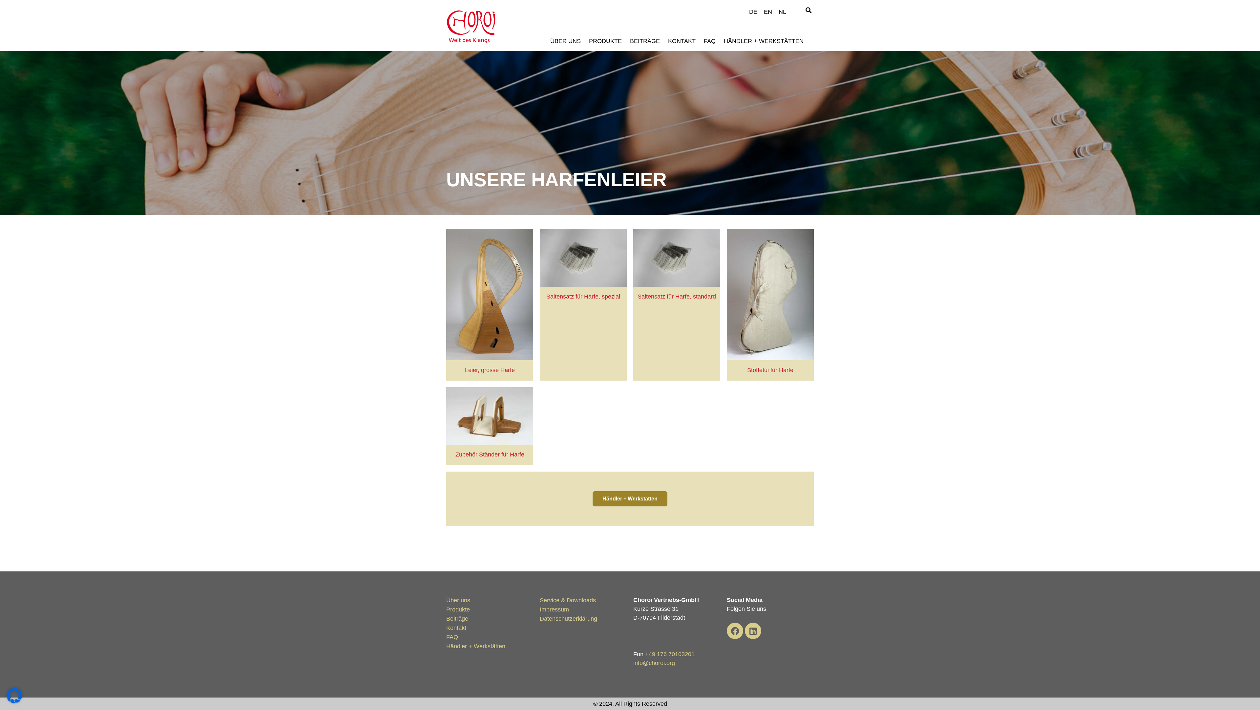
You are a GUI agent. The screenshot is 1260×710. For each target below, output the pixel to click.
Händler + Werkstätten (764, 41)
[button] (808, 10)
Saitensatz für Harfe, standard (677, 296)
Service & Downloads (568, 600)
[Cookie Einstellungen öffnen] (14, 701)
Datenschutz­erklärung (568, 618)
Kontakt (682, 41)
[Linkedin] (753, 631)
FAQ (710, 41)
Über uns (565, 41)
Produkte (605, 41)
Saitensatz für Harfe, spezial (583, 296)
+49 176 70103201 (670, 654)
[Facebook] (735, 631)
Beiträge (645, 41)
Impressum (554, 609)
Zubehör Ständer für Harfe (489, 454)
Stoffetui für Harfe (770, 370)
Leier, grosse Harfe (490, 370)
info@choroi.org (654, 663)
